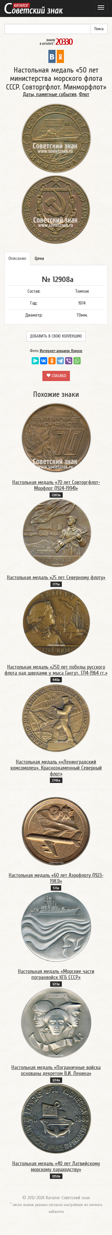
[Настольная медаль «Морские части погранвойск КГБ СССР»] (56, 926)
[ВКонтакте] (43, 360)
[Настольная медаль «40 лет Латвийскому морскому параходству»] (56, 1118)
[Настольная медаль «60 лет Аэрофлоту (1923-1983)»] (56, 831)
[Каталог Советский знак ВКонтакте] (52, 56)
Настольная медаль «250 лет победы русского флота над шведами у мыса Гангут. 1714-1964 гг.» (56, 670)
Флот (84, 94)
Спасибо (58, 376)
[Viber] (68, 360)
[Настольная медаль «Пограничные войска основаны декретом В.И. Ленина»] (56, 1022)
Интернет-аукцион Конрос (61, 351)
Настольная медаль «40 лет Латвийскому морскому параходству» (56, 1166)
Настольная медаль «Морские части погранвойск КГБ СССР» (56, 974)
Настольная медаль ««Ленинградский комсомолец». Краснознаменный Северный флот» (56, 768)
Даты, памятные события (49, 94)
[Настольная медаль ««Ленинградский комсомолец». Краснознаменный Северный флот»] (56, 717)
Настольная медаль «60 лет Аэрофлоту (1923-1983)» (56, 878)
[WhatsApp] (77, 360)
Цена (39, 258)
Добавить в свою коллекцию (56, 336)
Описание (17, 258)
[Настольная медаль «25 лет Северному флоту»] (56, 533)
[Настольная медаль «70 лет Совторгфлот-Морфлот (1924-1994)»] (56, 437)
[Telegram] (60, 360)
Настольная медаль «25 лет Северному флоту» (56, 577)
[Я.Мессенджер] (35, 360)
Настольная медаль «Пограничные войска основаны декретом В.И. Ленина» (56, 1070)
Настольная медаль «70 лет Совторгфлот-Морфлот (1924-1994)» (56, 485)
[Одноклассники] (52, 360)
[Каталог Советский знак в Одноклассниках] (60, 56)
